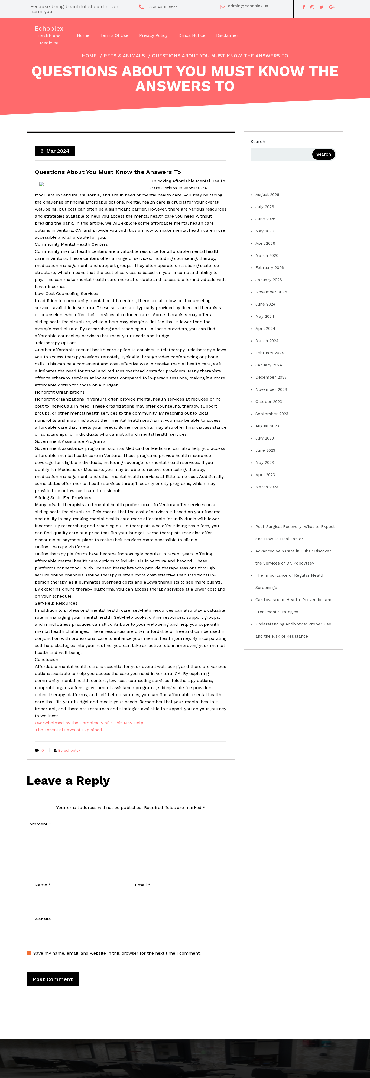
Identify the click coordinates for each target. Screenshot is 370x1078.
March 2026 (266, 255)
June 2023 (265, 450)
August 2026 (267, 194)
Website (43, 919)
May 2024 (264, 316)
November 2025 (271, 292)
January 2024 (268, 365)
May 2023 (264, 462)
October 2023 (268, 401)
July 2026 (264, 206)
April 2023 (265, 474)
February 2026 (269, 267)
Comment (39, 824)
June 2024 (265, 304)
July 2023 (264, 438)
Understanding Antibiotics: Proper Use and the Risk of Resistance (293, 630)
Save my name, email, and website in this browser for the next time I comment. (117, 953)
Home (89, 55)
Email (142, 884)
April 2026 (265, 243)
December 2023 (271, 377)
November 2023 (271, 389)
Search (258, 141)
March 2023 (266, 486)
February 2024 (269, 352)
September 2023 (271, 413)
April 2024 (265, 328)
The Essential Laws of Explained (68, 729)
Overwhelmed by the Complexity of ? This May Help (89, 722)
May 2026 (264, 231)
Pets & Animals (124, 55)
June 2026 (265, 219)
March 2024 (267, 340)
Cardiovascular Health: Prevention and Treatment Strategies (293, 605)
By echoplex (69, 750)
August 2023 (267, 426)
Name (43, 884)
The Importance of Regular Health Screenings (289, 581)
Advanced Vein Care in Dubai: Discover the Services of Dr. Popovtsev (293, 557)
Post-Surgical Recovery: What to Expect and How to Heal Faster (295, 532)
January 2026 (268, 279)
